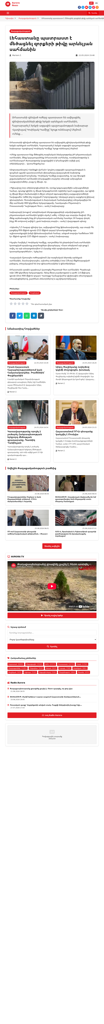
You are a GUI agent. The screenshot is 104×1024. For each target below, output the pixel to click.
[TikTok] (93, 7)
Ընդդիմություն (67, 672)
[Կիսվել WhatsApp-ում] (27, 316)
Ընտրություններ (17, 668)
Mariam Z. (16, 55)
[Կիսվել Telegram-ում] (34, 316)
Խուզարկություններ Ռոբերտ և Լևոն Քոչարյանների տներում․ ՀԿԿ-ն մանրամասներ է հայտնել (24, 499)
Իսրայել (64, 668)
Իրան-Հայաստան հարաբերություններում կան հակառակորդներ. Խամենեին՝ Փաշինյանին (26, 371)
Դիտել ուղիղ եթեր (53, 615)
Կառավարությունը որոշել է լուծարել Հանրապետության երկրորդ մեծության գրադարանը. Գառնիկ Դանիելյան (24, 437)
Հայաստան (15, 664)
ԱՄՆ (50, 664)
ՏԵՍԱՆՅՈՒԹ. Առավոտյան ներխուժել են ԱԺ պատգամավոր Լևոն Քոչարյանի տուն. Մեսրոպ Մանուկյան (75, 499)
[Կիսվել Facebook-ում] (13, 316)
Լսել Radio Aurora (53, 715)
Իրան (82, 664)
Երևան (51, 668)
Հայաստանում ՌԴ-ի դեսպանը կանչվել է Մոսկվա (74, 433)
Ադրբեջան (80, 668)
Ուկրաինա (36, 668)
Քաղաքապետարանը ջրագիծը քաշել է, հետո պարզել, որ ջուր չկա (41, 688)
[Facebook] (79, 7)
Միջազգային (34, 664)
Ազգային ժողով (47, 672)
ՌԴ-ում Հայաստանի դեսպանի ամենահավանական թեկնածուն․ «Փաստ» (27, 532)
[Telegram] (90, 7)
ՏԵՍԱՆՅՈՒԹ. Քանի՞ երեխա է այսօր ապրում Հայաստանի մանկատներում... (45, 697)
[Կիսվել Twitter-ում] (20, 316)
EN (96, 3)
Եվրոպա (30, 672)
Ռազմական (34, 293)
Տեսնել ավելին (52, 546)
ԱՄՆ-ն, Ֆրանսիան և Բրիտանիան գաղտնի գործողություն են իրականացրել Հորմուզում (75, 533)
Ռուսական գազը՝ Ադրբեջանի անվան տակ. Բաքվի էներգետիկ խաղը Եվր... (46, 705)
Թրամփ (83, 672)
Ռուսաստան (66, 664)
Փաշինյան (14, 672)
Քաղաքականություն (27, 18)
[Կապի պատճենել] (41, 316)
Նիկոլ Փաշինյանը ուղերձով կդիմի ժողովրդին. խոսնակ (73, 368)
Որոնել (53, 646)
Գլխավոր (9, 18)
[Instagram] (97, 7)
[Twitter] (82, 7)
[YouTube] (86, 7)
